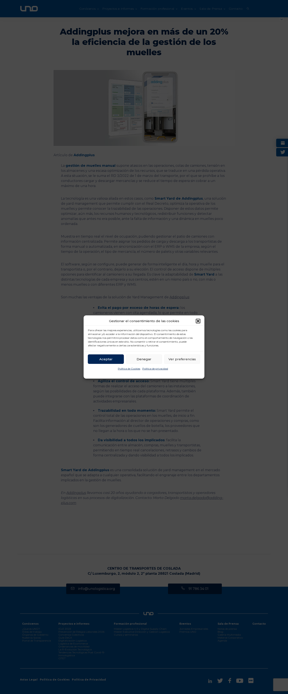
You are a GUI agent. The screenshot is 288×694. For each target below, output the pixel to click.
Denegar (144, 359)
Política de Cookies (129, 368)
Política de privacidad (155, 368)
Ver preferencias (182, 359)
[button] (198, 321)
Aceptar (106, 359)
